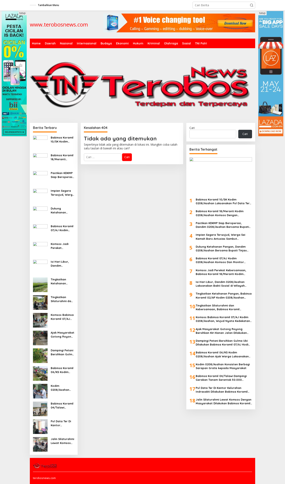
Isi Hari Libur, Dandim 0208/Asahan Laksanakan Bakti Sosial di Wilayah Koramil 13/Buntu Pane (62, 263)
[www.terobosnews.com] (45, 465)
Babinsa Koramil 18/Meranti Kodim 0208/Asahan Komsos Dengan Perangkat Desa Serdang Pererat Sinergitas (62, 157)
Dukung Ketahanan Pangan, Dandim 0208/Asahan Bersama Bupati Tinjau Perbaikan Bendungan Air (62, 210)
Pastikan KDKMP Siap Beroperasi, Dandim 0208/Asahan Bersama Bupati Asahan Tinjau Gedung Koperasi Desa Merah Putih (62, 175)
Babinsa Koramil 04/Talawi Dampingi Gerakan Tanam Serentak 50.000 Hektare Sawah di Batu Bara (62, 405)
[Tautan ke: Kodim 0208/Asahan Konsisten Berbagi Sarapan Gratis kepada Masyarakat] (40, 391)
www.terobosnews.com (59, 24)
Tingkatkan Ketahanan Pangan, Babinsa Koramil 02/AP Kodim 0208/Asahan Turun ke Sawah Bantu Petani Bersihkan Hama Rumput (62, 281)
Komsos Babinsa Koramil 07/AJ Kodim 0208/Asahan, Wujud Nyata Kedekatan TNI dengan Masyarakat (62, 316)
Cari (192, 128)
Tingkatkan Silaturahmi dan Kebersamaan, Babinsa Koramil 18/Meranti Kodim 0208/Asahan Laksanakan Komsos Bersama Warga (62, 299)
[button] (251, 5)
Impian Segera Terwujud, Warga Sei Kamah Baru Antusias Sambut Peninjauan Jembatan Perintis (62, 192)
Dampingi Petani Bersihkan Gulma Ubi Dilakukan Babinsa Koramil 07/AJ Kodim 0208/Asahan (62, 352)
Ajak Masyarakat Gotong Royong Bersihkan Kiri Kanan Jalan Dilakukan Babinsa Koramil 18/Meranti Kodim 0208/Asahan (62, 334)
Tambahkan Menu (48, 5)
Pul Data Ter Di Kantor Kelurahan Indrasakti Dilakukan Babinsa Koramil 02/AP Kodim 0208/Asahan (62, 423)
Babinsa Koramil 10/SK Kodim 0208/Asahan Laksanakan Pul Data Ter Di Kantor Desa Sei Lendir (62, 139)
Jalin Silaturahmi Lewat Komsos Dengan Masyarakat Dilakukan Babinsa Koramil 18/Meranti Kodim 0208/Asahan (62, 441)
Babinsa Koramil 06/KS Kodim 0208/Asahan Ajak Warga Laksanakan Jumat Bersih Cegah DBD (62, 370)
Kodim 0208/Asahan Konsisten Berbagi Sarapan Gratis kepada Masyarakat (61, 387)
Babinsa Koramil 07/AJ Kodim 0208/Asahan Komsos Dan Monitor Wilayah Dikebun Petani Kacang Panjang (62, 228)
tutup (22, 13)
